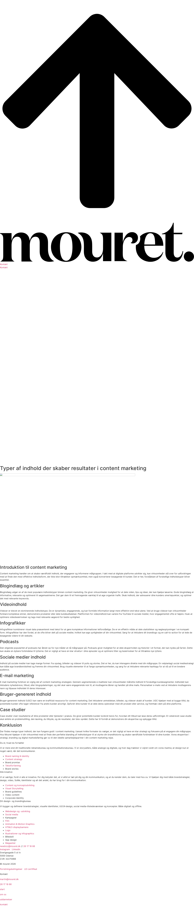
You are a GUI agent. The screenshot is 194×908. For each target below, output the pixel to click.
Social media (11, 814)
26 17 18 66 (29, 846)
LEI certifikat (30, 869)
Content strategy (13, 759)
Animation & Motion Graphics (19, 824)
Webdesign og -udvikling (17, 811)
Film (7, 820)
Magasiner (10, 843)
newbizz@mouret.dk (10, 846)
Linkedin (16, 849)
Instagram (5, 849)
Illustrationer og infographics (19, 833)
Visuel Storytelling (14, 788)
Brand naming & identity (17, 756)
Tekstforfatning (13, 765)
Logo (7, 830)
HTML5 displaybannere (16, 827)
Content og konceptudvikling (19, 785)
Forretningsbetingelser (11, 869)
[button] (97, 264)
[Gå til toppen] (97, 221)
